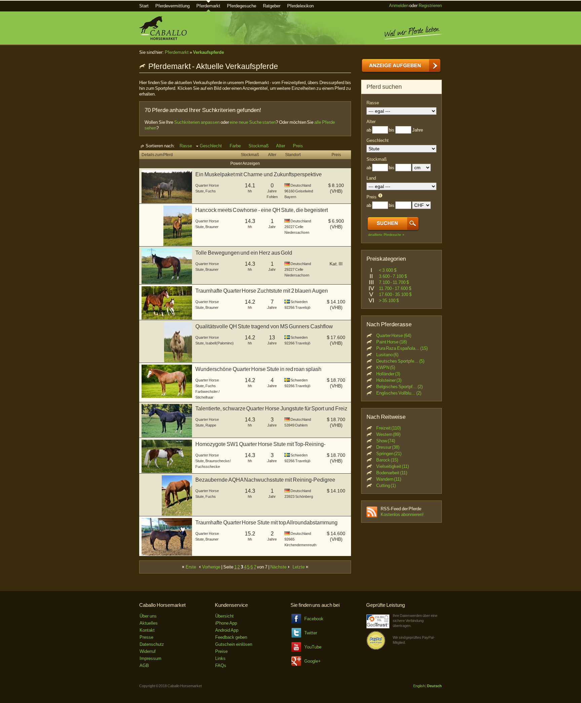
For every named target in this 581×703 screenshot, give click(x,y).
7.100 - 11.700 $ (394, 282)
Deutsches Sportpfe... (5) (400, 361)
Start (144, 5)
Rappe (210, 425)
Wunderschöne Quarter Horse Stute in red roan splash (258, 369)
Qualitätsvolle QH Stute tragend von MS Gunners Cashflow (264, 326)
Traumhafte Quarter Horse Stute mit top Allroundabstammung (266, 522)
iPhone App (226, 623)
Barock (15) (387, 459)
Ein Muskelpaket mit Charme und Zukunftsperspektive (258, 174)
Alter (280, 145)
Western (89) (388, 434)
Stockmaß (258, 145)
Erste (190, 566)
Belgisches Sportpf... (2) (399, 386)
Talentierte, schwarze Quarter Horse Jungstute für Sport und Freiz (271, 408)
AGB (144, 665)
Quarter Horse (207, 185)
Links (220, 658)
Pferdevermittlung (172, 5)
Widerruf (148, 651)
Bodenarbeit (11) (392, 472)
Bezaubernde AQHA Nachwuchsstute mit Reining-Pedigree (265, 480)
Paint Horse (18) (391, 341)
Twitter (310, 632)
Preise (221, 651)
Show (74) (385, 440)
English (419, 686)
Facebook (313, 618)
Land (371, 178)
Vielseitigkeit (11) (392, 466)
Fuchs (210, 191)
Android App (226, 630)
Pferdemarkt (208, 5)
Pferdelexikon (300, 5)
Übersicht (224, 616)
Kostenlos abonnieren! (402, 514)
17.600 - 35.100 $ (395, 294)
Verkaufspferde (208, 52)
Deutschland (300, 185)
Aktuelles (149, 623)
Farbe (235, 145)
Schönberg (304, 496)
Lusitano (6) (387, 354)
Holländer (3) (388, 373)
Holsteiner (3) (389, 380)
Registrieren (430, 5)
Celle (299, 227)
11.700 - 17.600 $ (395, 288)
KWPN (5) (385, 367)
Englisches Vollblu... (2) (398, 393)
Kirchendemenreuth (300, 545)
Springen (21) (389, 453)
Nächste (278, 566)
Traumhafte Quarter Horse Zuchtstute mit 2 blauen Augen (261, 291)
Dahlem (301, 425)
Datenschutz (152, 644)
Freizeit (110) (388, 428)
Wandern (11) (388, 479)
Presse (146, 637)
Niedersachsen (296, 232)
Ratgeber (271, 5)
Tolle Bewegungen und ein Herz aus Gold (243, 253)
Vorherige (211, 566)
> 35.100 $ (389, 300)
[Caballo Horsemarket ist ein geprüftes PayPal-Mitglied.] (375, 648)
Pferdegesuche (241, 5)
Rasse (186, 145)
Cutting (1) (386, 485)
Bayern (290, 197)
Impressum (150, 658)
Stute (199, 191)
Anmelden (399, 5)
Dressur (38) (388, 447)
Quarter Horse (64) (393, 335)
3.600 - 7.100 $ (393, 276)
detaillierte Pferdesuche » (386, 234)
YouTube (312, 647)
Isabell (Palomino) (219, 343)
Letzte (299, 566)
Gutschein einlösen (233, 644)
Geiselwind (304, 191)
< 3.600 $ (387, 270)
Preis (298, 145)
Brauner (212, 227)
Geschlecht (211, 145)
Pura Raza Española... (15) (402, 348)
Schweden (299, 302)
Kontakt (147, 630)
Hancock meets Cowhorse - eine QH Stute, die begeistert (261, 210)
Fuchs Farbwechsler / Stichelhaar (207, 391)
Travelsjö (302, 307)
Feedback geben (231, 637)
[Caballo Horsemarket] (163, 38)
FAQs (220, 665)
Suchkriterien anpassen (197, 122)
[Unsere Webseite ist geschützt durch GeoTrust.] (377, 626)
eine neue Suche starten (253, 122)
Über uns (148, 616)
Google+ (312, 661)
